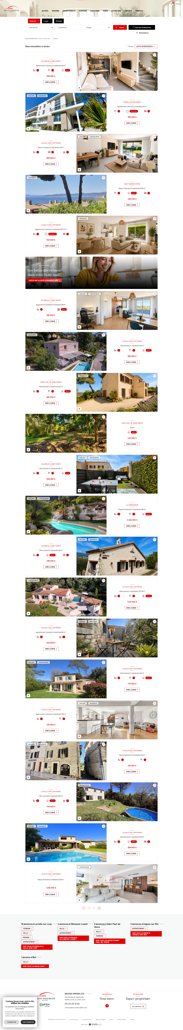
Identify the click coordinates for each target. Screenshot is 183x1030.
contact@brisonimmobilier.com (76, 1007)
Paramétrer (11, 1022)
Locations (94, 11)
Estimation (116, 11)
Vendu (105, 11)
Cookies (132, 1019)
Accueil (45, 11)
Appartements (69, 11)
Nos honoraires (73, 1019)
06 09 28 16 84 (72, 1003)
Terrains (83, 11)
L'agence (128, 11)
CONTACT (139, 11)
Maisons (55, 11)
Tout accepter (28, 1022)
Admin (111, 1019)
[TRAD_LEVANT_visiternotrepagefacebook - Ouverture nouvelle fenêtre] (107, 1005)
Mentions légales (101, 1019)
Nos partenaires (87, 1019)
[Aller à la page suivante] (99, 908)
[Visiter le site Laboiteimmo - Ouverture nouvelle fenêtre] (95, 1024)
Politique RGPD (121, 1019)
